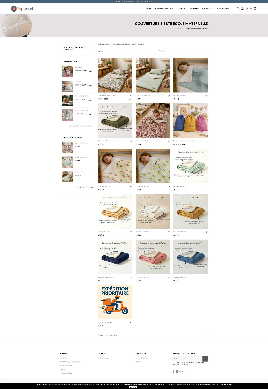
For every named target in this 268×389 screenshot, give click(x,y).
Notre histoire (64, 358)
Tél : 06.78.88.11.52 (141, 358)
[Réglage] (251, 9)
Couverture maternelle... (144, 96)
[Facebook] (175, 371)
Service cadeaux (103, 358)
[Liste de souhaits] (131, 96)
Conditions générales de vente (70, 362)
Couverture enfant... (179, 96)
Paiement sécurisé (66, 366)
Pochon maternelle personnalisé (184, 141)
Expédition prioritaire (105, 322)
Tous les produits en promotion (81, 126)
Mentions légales (66, 373)
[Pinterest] (179, 371)
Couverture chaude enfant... (107, 96)
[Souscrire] (205, 359)
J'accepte (133, 387)
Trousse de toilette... (82, 96)
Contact (138, 362)
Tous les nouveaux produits (84, 187)
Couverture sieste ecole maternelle (74, 48)
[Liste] (102, 51)
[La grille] (99, 51)
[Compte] (242, 9)
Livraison (63, 369)
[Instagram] (182, 371)
